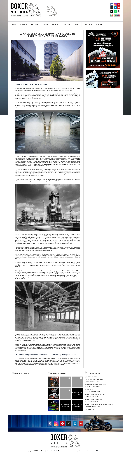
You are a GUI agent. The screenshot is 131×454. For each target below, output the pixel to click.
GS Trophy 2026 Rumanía (94, 379)
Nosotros (23, 24)
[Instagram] (115, 4)
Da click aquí (100, 451)
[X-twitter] (111, 7)
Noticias (55, 24)
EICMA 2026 (89, 409)
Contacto (99, 24)
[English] (118, 15)
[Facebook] (111, 4)
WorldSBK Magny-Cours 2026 (95, 384)
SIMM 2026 (89, 389)
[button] (118, 11)
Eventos (45, 24)
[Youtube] (118, 7)
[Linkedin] (115, 7)
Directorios (88, 24)
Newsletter (66, 24)
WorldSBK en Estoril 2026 (94, 399)
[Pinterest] (118, 4)
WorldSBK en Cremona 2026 (95, 394)
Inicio (14, 24)
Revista (77, 24)
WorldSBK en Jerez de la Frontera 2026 (99, 404)
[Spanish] (112, 15)
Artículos (34, 24)
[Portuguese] (115, 15)
